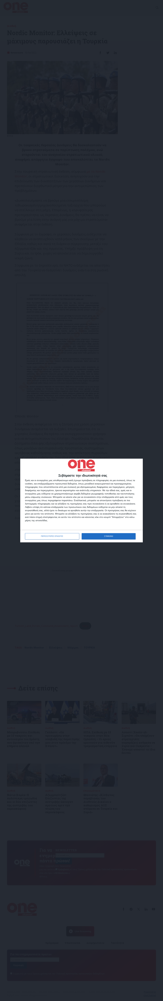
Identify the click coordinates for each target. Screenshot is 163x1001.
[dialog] (81, 500)
